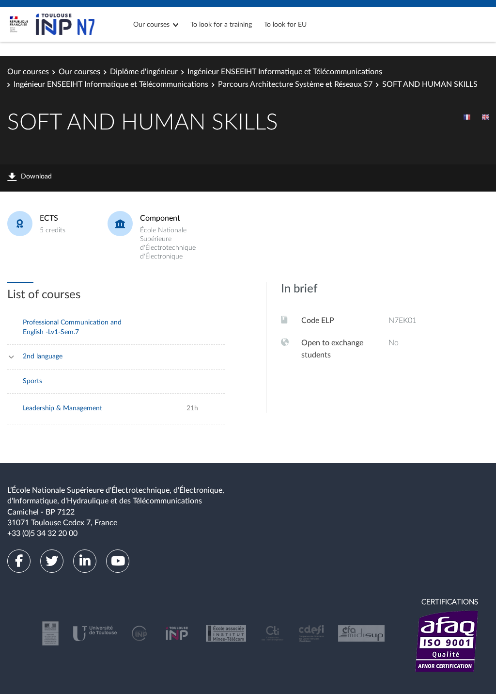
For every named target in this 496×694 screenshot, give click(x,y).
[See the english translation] (485, 117)
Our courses (151, 24)
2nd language (42, 356)
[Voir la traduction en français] (467, 117)
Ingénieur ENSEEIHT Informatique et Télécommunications (284, 72)
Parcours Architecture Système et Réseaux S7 (295, 84)
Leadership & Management (62, 408)
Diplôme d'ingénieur (144, 72)
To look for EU (285, 24)
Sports (32, 381)
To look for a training (221, 24)
